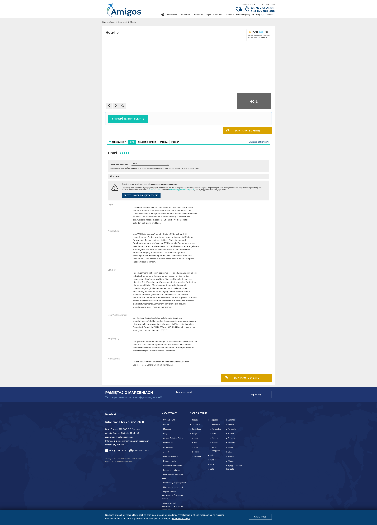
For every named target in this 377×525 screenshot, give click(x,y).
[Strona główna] (123, 9)
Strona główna (108, 22)
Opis (132, 142)
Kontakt (269, 14)
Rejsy (208, 14)
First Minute (198, 14)
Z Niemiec (229, 14)
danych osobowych (181, 518)
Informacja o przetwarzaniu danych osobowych (127, 441)
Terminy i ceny (119, 142)
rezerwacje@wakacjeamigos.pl (181, 190)
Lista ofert (122, 22)
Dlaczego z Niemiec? (258, 142)
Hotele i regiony (243, 14)
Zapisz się (256, 394)
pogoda (175, 142)
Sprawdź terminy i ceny (127, 118)
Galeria (164, 142)
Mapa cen (217, 14)
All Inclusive (172, 14)
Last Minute (185, 14)
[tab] (117, 142)
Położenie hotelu (147, 142)
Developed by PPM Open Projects (119, 461)
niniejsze (220, 515)
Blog (258, 14)
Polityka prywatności (114, 444)
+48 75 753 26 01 (154, 190)
